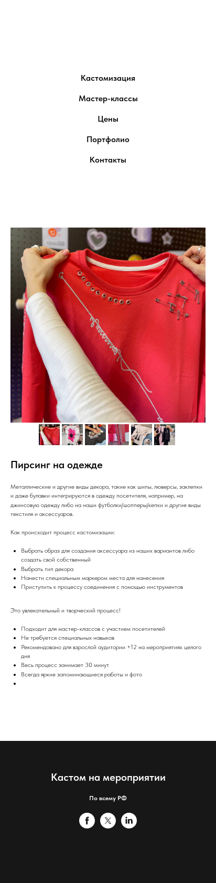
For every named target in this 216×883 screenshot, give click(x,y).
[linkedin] (129, 825)
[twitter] (108, 825)
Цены (108, 119)
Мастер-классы (108, 98)
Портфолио (108, 139)
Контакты (108, 160)
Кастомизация (108, 78)
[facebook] (87, 825)
